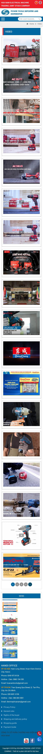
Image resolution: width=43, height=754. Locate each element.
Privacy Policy (9, 707)
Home (32, 24)
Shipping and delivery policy (15, 719)
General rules (9, 711)
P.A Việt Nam (34, 751)
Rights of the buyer (11, 715)
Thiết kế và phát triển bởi (21, 751)
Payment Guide (10, 727)
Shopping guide (10, 723)
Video (40, 24)
